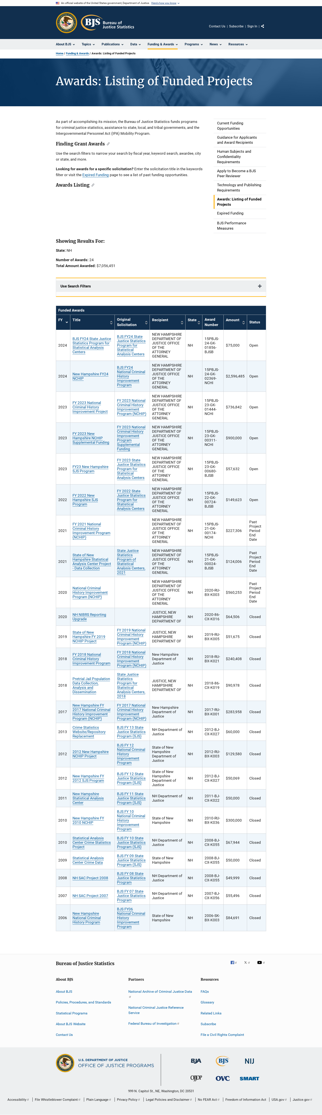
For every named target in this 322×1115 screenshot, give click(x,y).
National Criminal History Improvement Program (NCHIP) (90, 592)
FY (63, 322)
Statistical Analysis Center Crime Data (88, 860)
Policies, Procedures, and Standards (83, 1002)
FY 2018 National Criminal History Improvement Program (91, 658)
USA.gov (278, 1100)
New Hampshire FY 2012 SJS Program (88, 778)
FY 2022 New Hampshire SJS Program (85, 499)
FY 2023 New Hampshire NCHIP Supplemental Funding (91, 438)
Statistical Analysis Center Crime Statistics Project (92, 842)
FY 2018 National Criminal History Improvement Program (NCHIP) (131, 659)
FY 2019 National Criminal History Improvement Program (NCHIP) (131, 636)
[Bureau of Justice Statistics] (223, 1067)
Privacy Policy (127, 1100)
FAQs (205, 991)
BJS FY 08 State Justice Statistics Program (131, 878)
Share (266, 29)
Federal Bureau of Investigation (152, 1023)
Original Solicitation (127, 322)
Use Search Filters (75, 286)
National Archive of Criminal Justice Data (160, 991)
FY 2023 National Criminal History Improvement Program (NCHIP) (131, 407)
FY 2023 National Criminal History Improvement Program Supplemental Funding (131, 438)
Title (76, 320)
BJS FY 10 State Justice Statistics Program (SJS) (131, 842)
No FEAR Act (207, 1100)
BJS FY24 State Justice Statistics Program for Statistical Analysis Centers (92, 345)
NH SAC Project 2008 (90, 878)
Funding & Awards (77, 53)
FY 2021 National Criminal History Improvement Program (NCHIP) (91, 530)
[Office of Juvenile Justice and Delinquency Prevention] (196, 1082)
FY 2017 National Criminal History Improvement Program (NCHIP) (131, 712)
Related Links (211, 1013)
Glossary (207, 1002)
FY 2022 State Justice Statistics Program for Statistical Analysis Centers (131, 500)
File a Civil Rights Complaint (222, 1035)
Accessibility (16, 1100)
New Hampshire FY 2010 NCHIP (88, 820)
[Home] (107, 22)
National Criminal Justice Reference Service (156, 1010)
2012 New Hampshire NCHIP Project (91, 754)
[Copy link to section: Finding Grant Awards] (107, 143)
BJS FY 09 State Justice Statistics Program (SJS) (131, 860)
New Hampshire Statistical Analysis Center (88, 798)
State (192, 320)
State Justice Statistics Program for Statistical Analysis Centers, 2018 (131, 685)
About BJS (64, 991)
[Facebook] (235, 965)
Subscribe (236, 26)
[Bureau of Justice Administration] (196, 1064)
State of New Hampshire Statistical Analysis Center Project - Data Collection (92, 561)
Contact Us (217, 26)
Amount (232, 320)
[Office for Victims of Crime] (223, 1081)
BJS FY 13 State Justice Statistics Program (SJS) (131, 731)
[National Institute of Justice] (249, 1064)
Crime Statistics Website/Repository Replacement (89, 731)
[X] (248, 965)
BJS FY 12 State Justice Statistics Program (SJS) (131, 778)
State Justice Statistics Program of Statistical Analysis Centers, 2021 (131, 561)
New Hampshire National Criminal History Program (87, 917)
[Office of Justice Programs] (66, 22)
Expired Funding (95, 175)
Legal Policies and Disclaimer (167, 1100)
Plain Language (97, 1100)
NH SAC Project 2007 (90, 895)
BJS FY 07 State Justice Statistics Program (131, 895)
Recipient (160, 320)
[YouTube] (262, 965)
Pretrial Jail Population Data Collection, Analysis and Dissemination (91, 685)
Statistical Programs (71, 1013)
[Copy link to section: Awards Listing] (92, 185)
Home (59, 53)
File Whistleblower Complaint (56, 1100)
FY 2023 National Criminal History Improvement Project (90, 407)
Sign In (252, 26)
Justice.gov (301, 1100)
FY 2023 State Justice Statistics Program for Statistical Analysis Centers (131, 469)
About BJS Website (70, 1024)
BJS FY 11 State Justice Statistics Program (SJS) (131, 798)
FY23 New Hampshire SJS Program (90, 468)
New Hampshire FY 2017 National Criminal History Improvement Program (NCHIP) (91, 712)
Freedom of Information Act (245, 1100)
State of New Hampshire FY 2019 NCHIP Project (89, 636)
